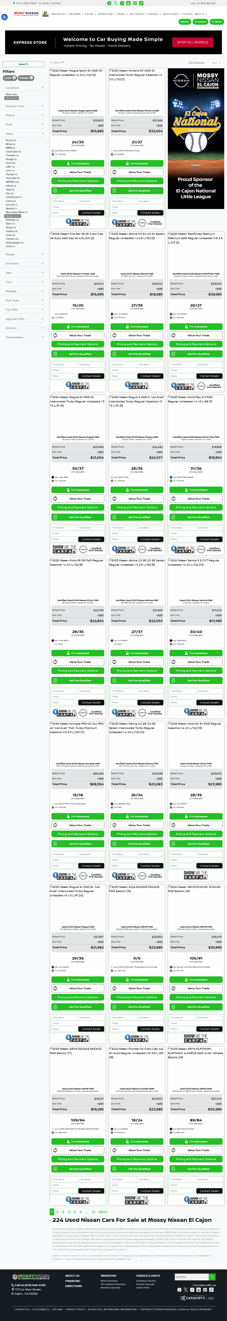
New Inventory (109, 1280)
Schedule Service (146, 1280)
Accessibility (41, 1309)
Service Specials (145, 1284)
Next (103, 1211)
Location (201, 21)
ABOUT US (72, 1275)
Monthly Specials (110, 1287)
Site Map (57, 1309)
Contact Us (22, 1309)
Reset (22, 64)
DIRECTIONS (73, 1286)
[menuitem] (24, 94)
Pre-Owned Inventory (113, 1284)
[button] (4, 17)
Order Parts (143, 1287)
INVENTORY (108, 1275)
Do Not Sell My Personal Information (112, 1309)
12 (93, 1211)
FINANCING (72, 1281)
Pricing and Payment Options (78, 181)
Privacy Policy (76, 1309)
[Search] (212, 1277)
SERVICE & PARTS (148, 1275)
